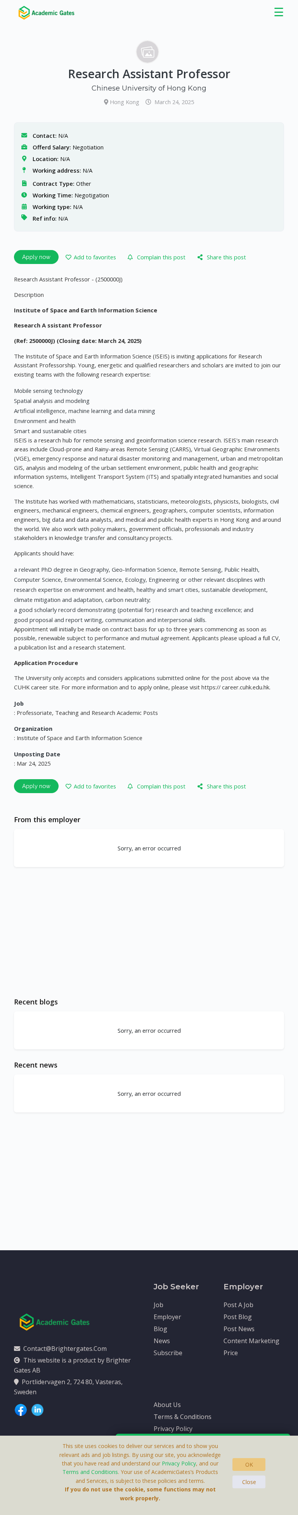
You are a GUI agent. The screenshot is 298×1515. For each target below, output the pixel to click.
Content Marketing (251, 1341)
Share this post (226, 257)
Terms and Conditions (90, 1472)
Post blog (238, 1317)
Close (249, 1482)
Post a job (238, 1305)
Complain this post (161, 257)
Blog (160, 1329)
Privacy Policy (173, 1428)
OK (249, 1464)
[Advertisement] (149, 932)
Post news (239, 1329)
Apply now (36, 257)
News (162, 1341)
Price (231, 1353)
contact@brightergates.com (65, 1348)
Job (158, 1305)
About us (167, 1404)
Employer (167, 1317)
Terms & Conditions (182, 1416)
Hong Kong (125, 102)
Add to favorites (95, 257)
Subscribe (168, 1353)
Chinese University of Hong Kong (149, 88)
